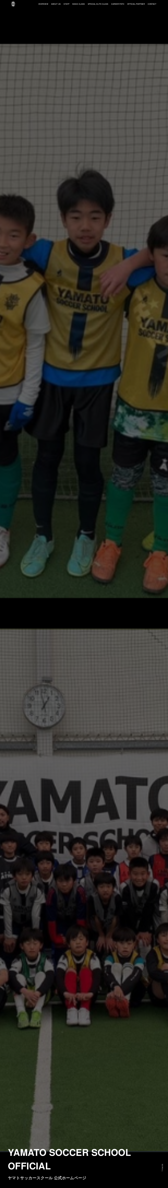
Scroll (162, 1168)
